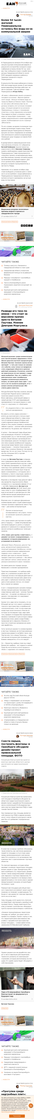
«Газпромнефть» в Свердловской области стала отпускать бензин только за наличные (16, 722)
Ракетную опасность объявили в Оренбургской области (16, 709)
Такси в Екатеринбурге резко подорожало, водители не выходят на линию (17, 285)
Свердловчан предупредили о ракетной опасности (15, 1063)
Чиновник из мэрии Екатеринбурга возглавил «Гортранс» (16, 1073)
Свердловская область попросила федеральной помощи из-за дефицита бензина (18, 273)
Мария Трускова (26, 1086)
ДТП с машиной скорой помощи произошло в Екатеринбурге (15, 1068)
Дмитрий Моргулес (26, 305)
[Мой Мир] (29, 226)
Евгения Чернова (26, 735)
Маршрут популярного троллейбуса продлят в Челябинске (17, 279)
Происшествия (6, 221)
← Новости (5, 8)
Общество (14, 221)
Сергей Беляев (25, 14)
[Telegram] (27, 226)
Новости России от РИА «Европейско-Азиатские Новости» (12, 4)
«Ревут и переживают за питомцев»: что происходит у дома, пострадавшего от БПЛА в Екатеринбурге (18, 703)
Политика (4, 653)
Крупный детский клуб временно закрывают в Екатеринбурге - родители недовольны (16, 292)
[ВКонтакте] (22, 226)
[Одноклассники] (24, 226)
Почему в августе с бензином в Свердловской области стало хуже (16, 266)
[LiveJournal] (32, 226)
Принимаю (17, 1116)
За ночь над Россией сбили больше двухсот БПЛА (16, 696)
